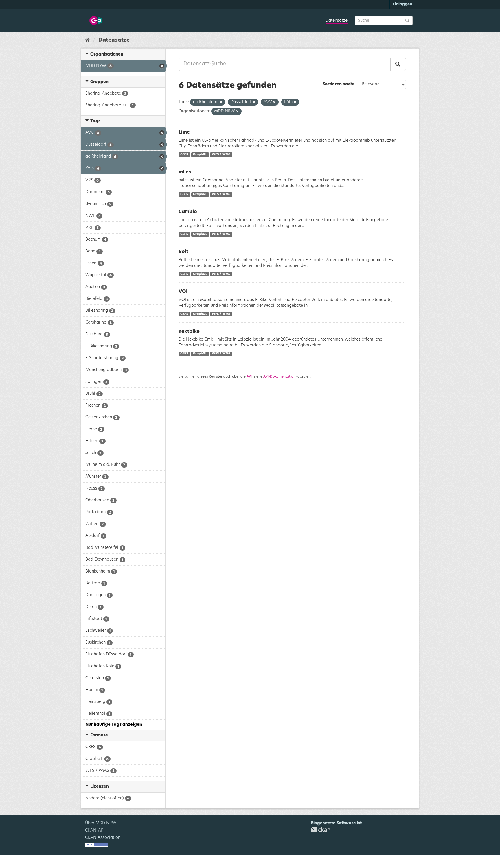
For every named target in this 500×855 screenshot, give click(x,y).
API (249, 376)
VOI (183, 291)
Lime (184, 132)
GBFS (184, 154)
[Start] (87, 40)
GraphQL (200, 154)
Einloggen (402, 4)
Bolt (183, 251)
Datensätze (337, 21)
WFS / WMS (221, 154)
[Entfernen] (221, 102)
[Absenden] (407, 20)
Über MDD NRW (100, 823)
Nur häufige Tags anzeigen (113, 725)
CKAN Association (102, 838)
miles (185, 172)
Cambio (188, 211)
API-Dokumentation (279, 376)
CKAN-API (94, 830)
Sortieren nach (338, 84)
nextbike (189, 331)
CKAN (320, 830)
